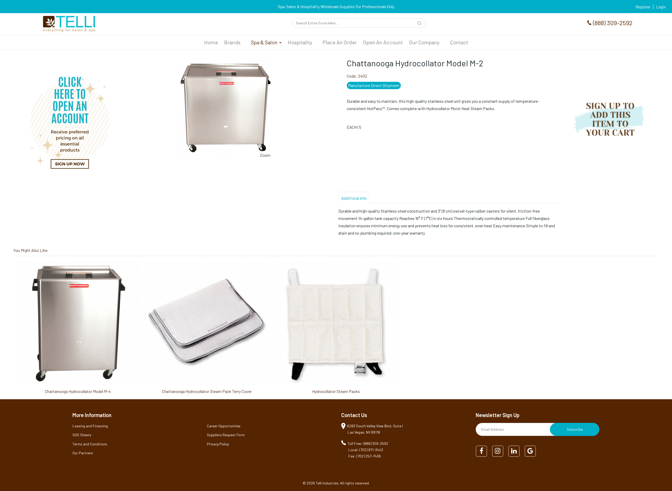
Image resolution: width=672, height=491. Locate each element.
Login (661, 6)
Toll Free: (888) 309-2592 (368, 443)
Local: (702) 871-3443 (365, 449)
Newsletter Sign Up (497, 415)
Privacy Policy (218, 444)
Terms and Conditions (89, 444)
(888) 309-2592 (612, 22)
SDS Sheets (81, 435)
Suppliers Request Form (226, 435)
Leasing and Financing (90, 426)
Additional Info (354, 198)
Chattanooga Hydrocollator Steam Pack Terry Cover (207, 391)
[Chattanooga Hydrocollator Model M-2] (224, 61)
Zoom (265, 155)
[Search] (420, 23)
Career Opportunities (223, 426)
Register (643, 6)
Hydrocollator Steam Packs (336, 391)
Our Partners (82, 453)
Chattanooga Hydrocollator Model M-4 (78, 391)
